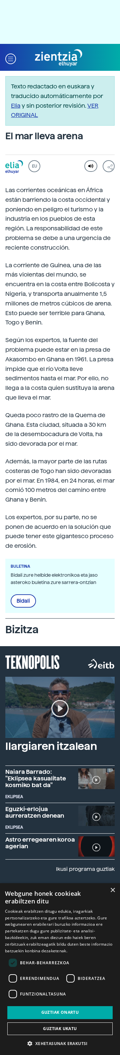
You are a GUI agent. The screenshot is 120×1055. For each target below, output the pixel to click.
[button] (10, 58)
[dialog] (60, 969)
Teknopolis (32, 661)
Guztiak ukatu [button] (60, 1028)
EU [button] (34, 166)
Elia (15, 105)
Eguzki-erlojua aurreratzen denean (34, 812)
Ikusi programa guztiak (85, 869)
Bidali (23, 601)
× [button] (112, 890)
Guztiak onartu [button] (60, 1012)
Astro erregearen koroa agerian (40, 843)
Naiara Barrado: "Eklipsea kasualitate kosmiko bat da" (35, 778)
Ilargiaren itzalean (51, 746)
